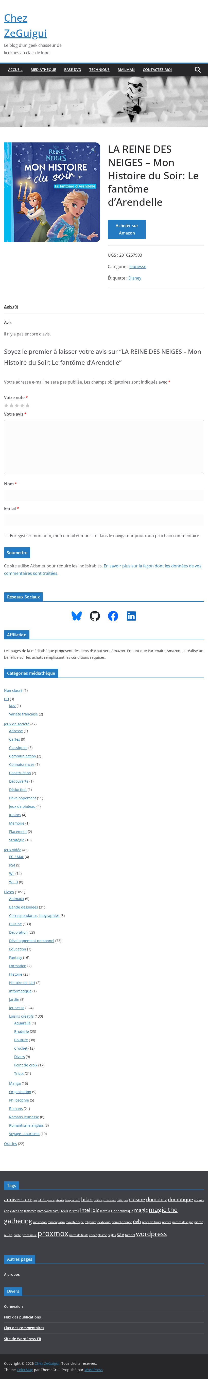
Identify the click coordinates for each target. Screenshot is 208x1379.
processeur (29, 1235)
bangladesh (72, 1200)
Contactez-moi (157, 69)
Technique (99, 69)
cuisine (137, 1199)
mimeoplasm (56, 1222)
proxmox (53, 1233)
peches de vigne (182, 1222)
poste (17, 1235)
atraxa (60, 1200)
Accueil (15, 69)
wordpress (151, 1233)
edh (6, 1211)
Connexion (13, 1306)
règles (112, 1235)
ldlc (95, 1210)
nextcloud (104, 1222)
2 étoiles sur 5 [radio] (11, 405)
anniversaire (18, 1199)
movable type (75, 1222)
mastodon (40, 1222)
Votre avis (15, 414)
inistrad (74, 1211)
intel (85, 1210)
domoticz (156, 1199)
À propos (12, 1274)
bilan (87, 1199)
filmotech (30, 1211)
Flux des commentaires (24, 1327)
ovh (137, 1221)
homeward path (48, 1211)
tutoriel (130, 1235)
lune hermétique (122, 1211)
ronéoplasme (98, 1235)
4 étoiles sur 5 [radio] (22, 405)
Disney (134, 278)
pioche (198, 1222)
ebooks (199, 1200)
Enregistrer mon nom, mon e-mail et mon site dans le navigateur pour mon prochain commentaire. (105, 535)
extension (16, 1211)
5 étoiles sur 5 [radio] (27, 405)
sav (120, 1234)
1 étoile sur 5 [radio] (6, 405)
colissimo (109, 1200)
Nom (10, 484)
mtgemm (90, 1222)
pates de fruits (151, 1222)
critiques (122, 1200)
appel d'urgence (44, 1200)
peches (166, 1222)
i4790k (64, 1211)
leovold (105, 1211)
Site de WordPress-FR (22, 1338)
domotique (180, 1199)
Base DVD (72, 69)
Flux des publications (22, 1317)
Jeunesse (137, 266)
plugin (8, 1235)
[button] (93, 150)
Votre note (16, 397)
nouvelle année (122, 1222)
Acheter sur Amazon (127, 229)
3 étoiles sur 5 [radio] (17, 405)
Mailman (126, 69)
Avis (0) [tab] (11, 307)
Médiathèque (43, 69)
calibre (98, 1200)
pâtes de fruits (78, 1235)
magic (141, 1210)
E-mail (11, 508)
